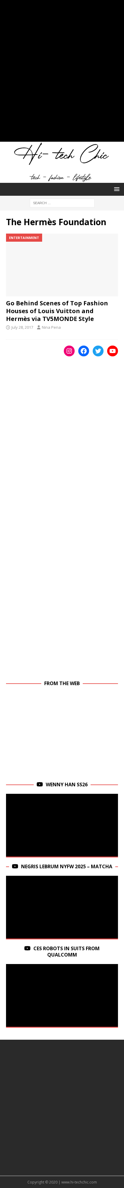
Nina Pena (51, 327)
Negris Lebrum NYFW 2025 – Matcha (66, 866)
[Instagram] (69, 351)
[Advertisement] (62, 74)
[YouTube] (112, 351)
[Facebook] (83, 351)
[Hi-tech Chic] (62, 179)
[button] (115, 189)
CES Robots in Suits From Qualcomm (66, 951)
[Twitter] (98, 351)
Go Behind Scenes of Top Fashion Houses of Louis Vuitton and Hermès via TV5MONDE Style (57, 311)
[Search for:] (62, 202)
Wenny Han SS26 (67, 784)
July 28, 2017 (22, 327)
